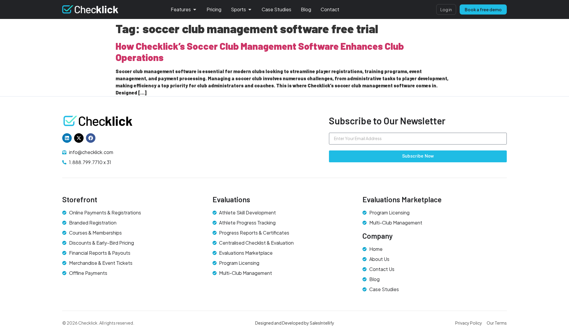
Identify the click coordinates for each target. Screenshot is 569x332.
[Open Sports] (249, 9)
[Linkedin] (67, 138)
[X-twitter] (79, 138)
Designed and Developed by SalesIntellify (294, 322)
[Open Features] (194, 9)
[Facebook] (90, 138)
